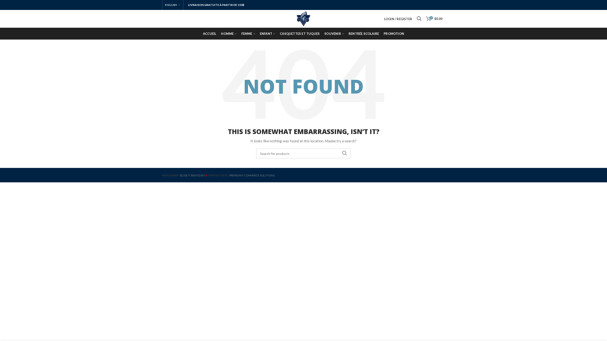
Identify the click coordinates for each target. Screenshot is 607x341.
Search (344, 153)
